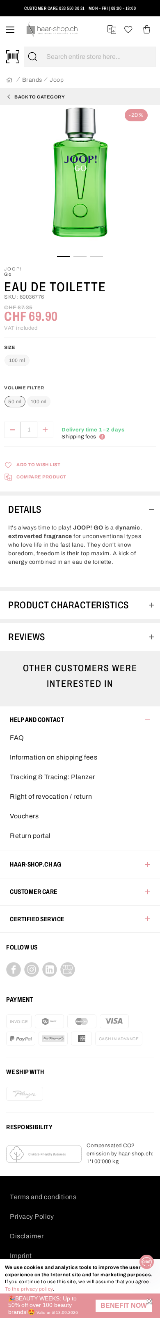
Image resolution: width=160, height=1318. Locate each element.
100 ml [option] (39, 401)
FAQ (17, 737)
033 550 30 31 (72, 8)
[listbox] (27, 402)
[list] (80, 180)
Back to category (39, 96)
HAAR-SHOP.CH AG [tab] (36, 864)
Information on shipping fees (53, 757)
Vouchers (24, 816)
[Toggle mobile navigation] (10, 29)
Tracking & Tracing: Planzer (52, 776)
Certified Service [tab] (37, 919)
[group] (80, 397)
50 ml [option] (15, 401)
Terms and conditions (43, 1196)
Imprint (21, 1255)
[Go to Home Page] (9, 80)
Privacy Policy (32, 1216)
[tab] (80, 509)
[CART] (146, 30)
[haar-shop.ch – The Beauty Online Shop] (52, 29)
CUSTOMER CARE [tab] (33, 891)
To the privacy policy (29, 1289)
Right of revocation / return (51, 796)
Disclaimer (26, 1236)
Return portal (30, 835)
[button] (124, 1306)
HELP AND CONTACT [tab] (37, 719)
